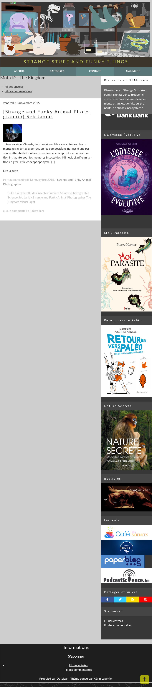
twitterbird (120, 599)
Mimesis (65, 193)
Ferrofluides (29, 193)
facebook (107, 599)
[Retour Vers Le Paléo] (126, 361)
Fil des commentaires (18, 91)
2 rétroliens (37, 210)
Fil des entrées (14, 86)
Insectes (42, 193)
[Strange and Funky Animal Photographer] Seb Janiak (47, 114)
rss (132, 599)
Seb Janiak (25, 197)
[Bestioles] (126, 497)
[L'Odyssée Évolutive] (126, 177)
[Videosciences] (126, 575)
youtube (145, 599)
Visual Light (27, 202)
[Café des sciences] (126, 532)
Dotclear (62, 678)
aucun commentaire (16, 210)
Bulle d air (14, 193)
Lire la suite (10, 170)
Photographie (80, 193)
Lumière (54, 193)
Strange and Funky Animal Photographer (59, 197)
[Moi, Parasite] (126, 274)
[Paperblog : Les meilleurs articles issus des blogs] (126, 561)
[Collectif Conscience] (126, 547)
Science (13, 197)
